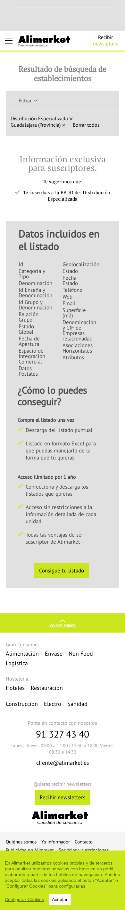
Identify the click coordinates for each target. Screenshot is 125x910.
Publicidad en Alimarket (30, 850)
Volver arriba (63, 625)
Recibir (105, 40)
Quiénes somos (21, 842)
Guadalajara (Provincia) (36, 125)
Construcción (22, 703)
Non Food (81, 653)
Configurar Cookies (24, 899)
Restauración (47, 687)
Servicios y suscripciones (84, 850)
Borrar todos (86, 125)
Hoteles (15, 687)
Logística (17, 663)
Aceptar (60, 899)
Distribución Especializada (39, 118)
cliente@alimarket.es (62, 762)
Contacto (84, 842)
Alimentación (22, 653)
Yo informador (55, 842)
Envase (54, 653)
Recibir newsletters (62, 797)
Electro (52, 703)
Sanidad (77, 703)
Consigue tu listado (61, 570)
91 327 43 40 (62, 734)
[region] (62, 880)
